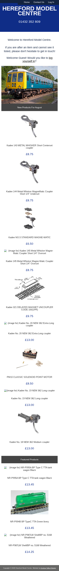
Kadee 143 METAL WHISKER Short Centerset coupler (29, 146)
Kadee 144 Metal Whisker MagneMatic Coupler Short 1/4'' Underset (29, 192)
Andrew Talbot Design (48, 568)
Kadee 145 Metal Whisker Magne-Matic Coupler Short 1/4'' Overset (29, 262)
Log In (51, 2)
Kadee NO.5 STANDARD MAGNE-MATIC (29, 237)
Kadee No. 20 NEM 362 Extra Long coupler (29, 333)
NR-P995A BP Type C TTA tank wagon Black (29, 478)
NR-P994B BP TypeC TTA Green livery (29, 521)
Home (27, 2)
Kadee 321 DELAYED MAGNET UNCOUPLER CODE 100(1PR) (29, 308)
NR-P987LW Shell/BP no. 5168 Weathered (30, 545)
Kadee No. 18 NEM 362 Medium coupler (29, 442)
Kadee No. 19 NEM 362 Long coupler (29, 398)
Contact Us (39, 2)
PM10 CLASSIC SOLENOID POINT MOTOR (29, 377)
